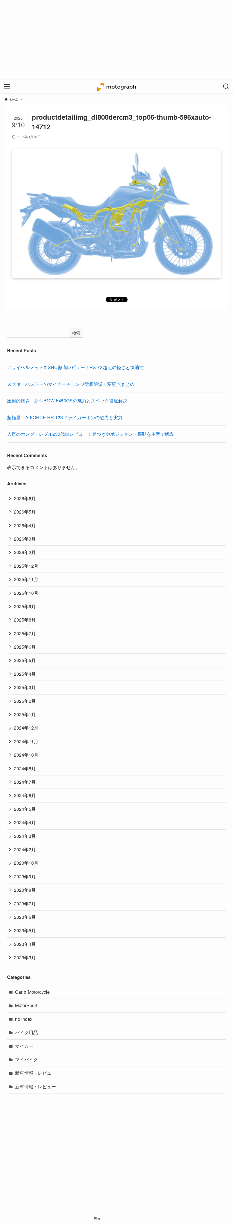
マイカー (24, 1046)
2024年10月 (26, 754)
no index (23, 1019)
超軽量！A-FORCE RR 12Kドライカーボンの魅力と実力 (64, 417)
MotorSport (26, 1005)
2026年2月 (25, 552)
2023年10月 (26, 863)
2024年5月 (25, 809)
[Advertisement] (116, 40)
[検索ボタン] (226, 86)
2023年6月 (25, 917)
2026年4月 (25, 525)
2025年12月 (26, 566)
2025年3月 (25, 687)
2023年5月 (25, 930)
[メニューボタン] (7, 86)
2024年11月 (26, 741)
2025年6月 (25, 646)
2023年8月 (25, 890)
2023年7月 (25, 903)
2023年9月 (25, 876)
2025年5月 (25, 660)
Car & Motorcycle (32, 992)
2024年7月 (25, 782)
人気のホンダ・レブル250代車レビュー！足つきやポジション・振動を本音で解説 (90, 434)
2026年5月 (25, 511)
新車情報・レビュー (35, 1073)
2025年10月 (26, 593)
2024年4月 (25, 822)
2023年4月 (25, 944)
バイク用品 (26, 1032)
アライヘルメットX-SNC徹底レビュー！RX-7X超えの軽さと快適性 (75, 367)
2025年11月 (26, 579)
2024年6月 (25, 795)
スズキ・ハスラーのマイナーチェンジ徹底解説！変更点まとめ (70, 384)
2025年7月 (25, 633)
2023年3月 (25, 957)
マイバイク (26, 1059)
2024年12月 (26, 727)
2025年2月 (25, 701)
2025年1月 (25, 714)
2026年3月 (25, 538)
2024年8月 (25, 768)
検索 (76, 333)
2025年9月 (25, 606)
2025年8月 (25, 619)
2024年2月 (25, 849)
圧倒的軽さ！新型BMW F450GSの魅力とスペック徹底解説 (67, 400)
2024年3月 (25, 836)
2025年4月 (25, 674)
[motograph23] (116, 86)
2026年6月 (25, 498)
